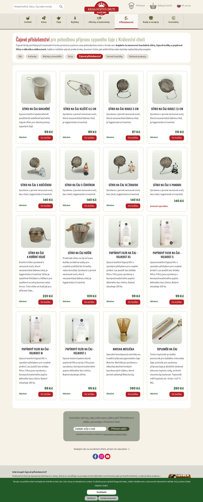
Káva (44, 22)
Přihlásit (140, 5)
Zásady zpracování (108, 498)
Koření (28, 22)
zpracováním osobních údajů (115, 434)
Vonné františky (115, 56)
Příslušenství (126, 22)
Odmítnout (91, 498)
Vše (20, 56)
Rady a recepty (151, 22)
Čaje (58, 22)
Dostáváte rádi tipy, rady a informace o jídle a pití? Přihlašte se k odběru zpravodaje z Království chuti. (101, 420)
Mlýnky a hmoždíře (52, 56)
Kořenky (32, 56)
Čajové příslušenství (90, 56)
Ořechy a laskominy (99, 22)
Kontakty (174, 22)
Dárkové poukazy (137, 56)
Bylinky (75, 22)
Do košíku (46, 137)
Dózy (70, 56)
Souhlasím (102, 492)
